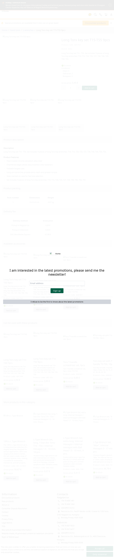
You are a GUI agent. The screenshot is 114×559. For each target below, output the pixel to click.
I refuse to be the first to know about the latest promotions (57, 302)
